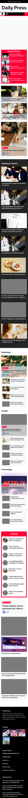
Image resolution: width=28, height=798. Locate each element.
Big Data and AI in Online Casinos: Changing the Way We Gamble (17, 395)
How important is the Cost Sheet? (13, 150)
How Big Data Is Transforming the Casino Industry (17, 497)
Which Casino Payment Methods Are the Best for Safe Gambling (17, 403)
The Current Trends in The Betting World (17, 388)
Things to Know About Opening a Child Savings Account (13, 341)
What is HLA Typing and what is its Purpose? (16, 461)
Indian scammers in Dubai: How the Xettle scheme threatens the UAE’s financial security (17, 61)
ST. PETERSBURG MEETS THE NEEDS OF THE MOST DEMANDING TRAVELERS (16, 562)
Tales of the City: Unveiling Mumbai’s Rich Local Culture (16, 547)
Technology (7, 469)
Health (5, 411)
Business (5, 148)
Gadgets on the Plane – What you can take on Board (16, 555)
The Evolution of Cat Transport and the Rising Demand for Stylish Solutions (13, 99)
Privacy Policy (6, 767)
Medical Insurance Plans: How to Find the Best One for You (17, 439)
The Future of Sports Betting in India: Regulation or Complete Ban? (17, 55)
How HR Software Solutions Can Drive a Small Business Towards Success (17, 380)
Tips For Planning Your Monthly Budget (13, 319)
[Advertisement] (14, 32)
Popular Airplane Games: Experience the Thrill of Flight (12, 607)
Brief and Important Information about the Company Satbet (13, 674)
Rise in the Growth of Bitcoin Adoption (13, 274)
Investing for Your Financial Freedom (13, 253)
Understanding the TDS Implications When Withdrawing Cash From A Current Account (13, 207)
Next (25, 138)
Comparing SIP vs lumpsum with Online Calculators (17, 73)
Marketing (6, 352)
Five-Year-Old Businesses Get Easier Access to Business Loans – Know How (13, 296)
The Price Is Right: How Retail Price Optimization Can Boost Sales (12, 116)
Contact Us (5, 760)
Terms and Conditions (8, 770)
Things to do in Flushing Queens (16, 592)
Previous (2, 138)
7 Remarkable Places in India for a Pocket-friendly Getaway (17, 577)
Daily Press (14, 7)
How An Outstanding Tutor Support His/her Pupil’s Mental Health (17, 446)
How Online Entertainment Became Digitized (13, 488)
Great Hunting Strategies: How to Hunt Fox (16, 585)
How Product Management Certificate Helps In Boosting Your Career (17, 505)
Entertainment (6, 602)
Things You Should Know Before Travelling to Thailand (16, 540)
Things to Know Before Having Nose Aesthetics (16, 454)
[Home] (2, 13)
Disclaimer (5, 763)
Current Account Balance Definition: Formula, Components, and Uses (13, 230)
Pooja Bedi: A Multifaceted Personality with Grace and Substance (13, 696)
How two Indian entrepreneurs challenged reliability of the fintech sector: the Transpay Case (17, 67)
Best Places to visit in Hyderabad (15, 569)
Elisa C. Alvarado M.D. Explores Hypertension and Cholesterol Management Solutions (17, 79)
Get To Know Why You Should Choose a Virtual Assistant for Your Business (16, 520)
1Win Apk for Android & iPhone (11, 653)
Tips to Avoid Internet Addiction (16, 512)
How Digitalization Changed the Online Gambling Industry (14, 371)
